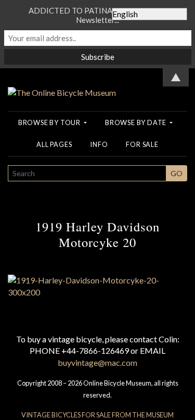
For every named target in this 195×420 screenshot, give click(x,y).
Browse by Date (136, 122)
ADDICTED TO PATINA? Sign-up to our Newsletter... (98, 15)
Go (177, 173)
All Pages (54, 144)
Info (99, 144)
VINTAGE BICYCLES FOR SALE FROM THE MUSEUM (97, 415)
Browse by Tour (50, 122)
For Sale (142, 144)
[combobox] (87, 173)
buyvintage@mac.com (97, 362)
